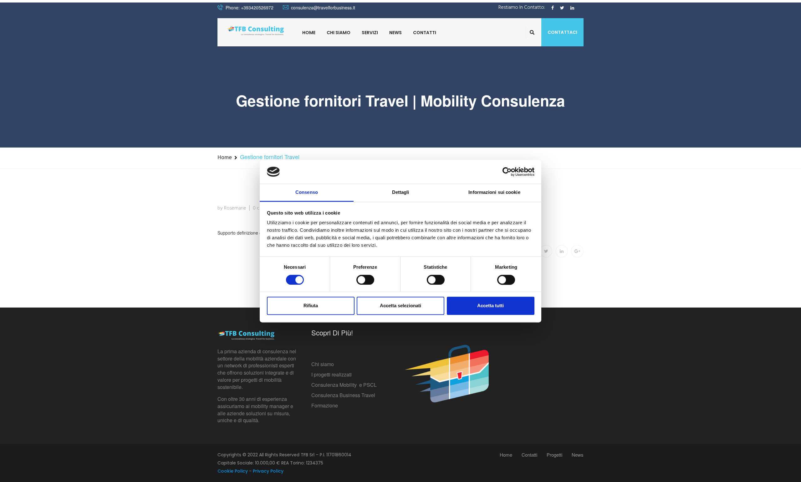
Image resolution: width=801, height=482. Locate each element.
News (395, 32)
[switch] (365, 280)
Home (308, 32)
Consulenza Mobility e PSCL (344, 384)
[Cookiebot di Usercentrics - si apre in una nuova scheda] (507, 171)
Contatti (424, 32)
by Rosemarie (231, 208)
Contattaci (562, 32)
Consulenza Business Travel (343, 395)
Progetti (554, 454)
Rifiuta (311, 305)
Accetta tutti (490, 305)
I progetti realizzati (331, 374)
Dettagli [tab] (400, 192)
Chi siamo (322, 364)
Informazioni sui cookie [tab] (494, 192)
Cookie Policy (232, 471)
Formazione (324, 405)
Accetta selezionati (400, 305)
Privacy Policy (268, 471)
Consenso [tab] (306, 192)
